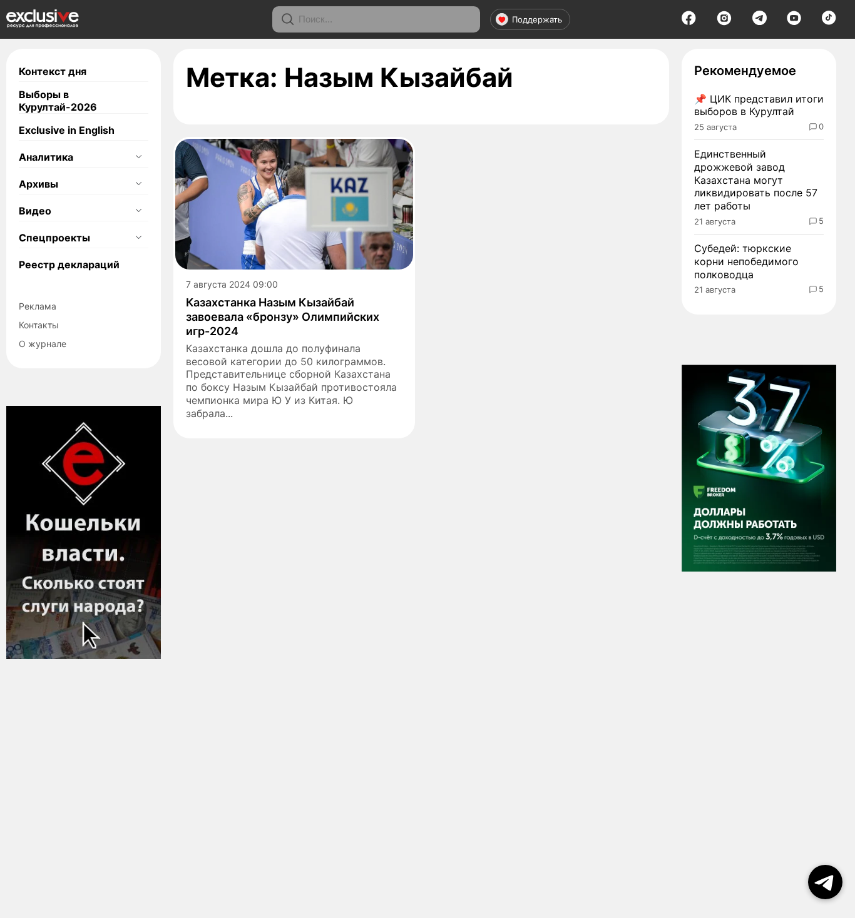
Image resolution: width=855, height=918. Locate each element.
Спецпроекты (54, 237)
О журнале (42, 343)
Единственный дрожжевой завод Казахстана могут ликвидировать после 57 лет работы (755, 180)
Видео (35, 210)
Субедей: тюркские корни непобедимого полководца (746, 261)
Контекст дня (52, 71)
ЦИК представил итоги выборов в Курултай (759, 105)
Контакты (39, 325)
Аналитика (46, 157)
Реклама (37, 306)
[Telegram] (759, 21)
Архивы (38, 184)
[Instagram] (724, 22)
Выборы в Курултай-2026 (58, 100)
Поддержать (537, 19)
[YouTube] (794, 22)
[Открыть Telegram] (825, 882)
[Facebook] (689, 22)
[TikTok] (829, 21)
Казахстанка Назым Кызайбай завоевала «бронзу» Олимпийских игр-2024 (282, 317)
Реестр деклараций (69, 264)
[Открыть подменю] (138, 157)
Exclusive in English (67, 130)
